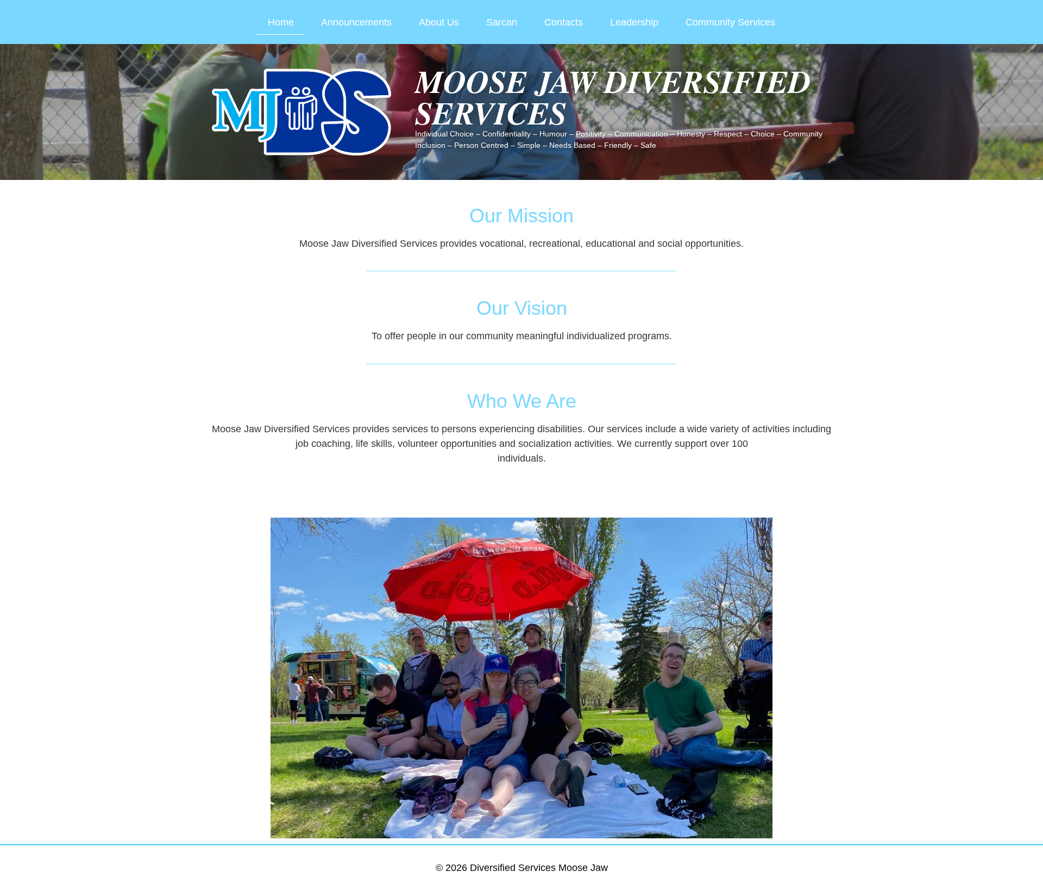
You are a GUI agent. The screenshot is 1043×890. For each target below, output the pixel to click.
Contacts (563, 22)
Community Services (730, 22)
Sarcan (501, 22)
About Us (439, 22)
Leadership (634, 22)
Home (281, 22)
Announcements (356, 22)
